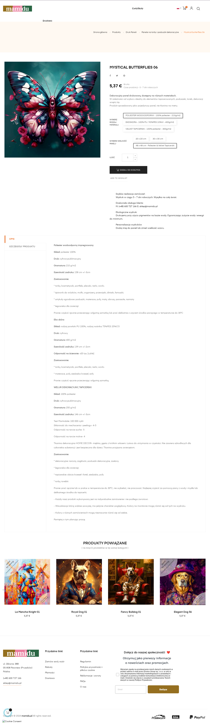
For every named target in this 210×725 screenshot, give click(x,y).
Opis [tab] (11, 239)
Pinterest (124, 76)
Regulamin (85, 662)
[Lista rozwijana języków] (179, 8)
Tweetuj (117, 76)
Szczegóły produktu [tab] (22, 247)
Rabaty (48, 667)
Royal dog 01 (79, 612)
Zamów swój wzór (54, 662)
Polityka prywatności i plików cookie (91, 668)
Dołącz (163, 689)
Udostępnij (110, 76)
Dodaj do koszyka (129, 170)
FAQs (83, 681)
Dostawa (50, 678)
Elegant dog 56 (183, 612)
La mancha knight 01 (27, 612)
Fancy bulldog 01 (131, 612)
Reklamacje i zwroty (90, 676)
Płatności (49, 673)
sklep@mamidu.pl (12, 683)
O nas (83, 687)
